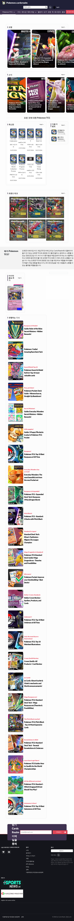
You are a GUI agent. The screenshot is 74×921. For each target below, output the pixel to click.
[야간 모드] (50, 7)
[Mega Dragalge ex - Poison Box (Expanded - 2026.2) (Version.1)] (16, 213)
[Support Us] (3, 852)
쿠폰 (27, 858)
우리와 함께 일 (30, 861)
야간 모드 (53, 855)
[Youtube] (9, 852)
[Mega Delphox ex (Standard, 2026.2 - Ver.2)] (51, 213)
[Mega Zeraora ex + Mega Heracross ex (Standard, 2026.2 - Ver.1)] (51, 236)
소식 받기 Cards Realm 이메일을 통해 (15, 832)
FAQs (27, 867)
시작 (27, 850)
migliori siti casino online (8, 900)
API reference (30, 864)
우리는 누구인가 (30, 856)
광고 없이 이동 (70, 11)
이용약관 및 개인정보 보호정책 (34, 872)
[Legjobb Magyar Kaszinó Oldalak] (12, 893)
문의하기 (28, 853)
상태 (27, 869)
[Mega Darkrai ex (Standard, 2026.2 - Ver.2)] (32, 213)
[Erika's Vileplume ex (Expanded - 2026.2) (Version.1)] (31, 236)
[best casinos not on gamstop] (12, 884)
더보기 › (63, 27)
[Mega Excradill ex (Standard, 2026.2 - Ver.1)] (14, 236)
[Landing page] (4, 3)
